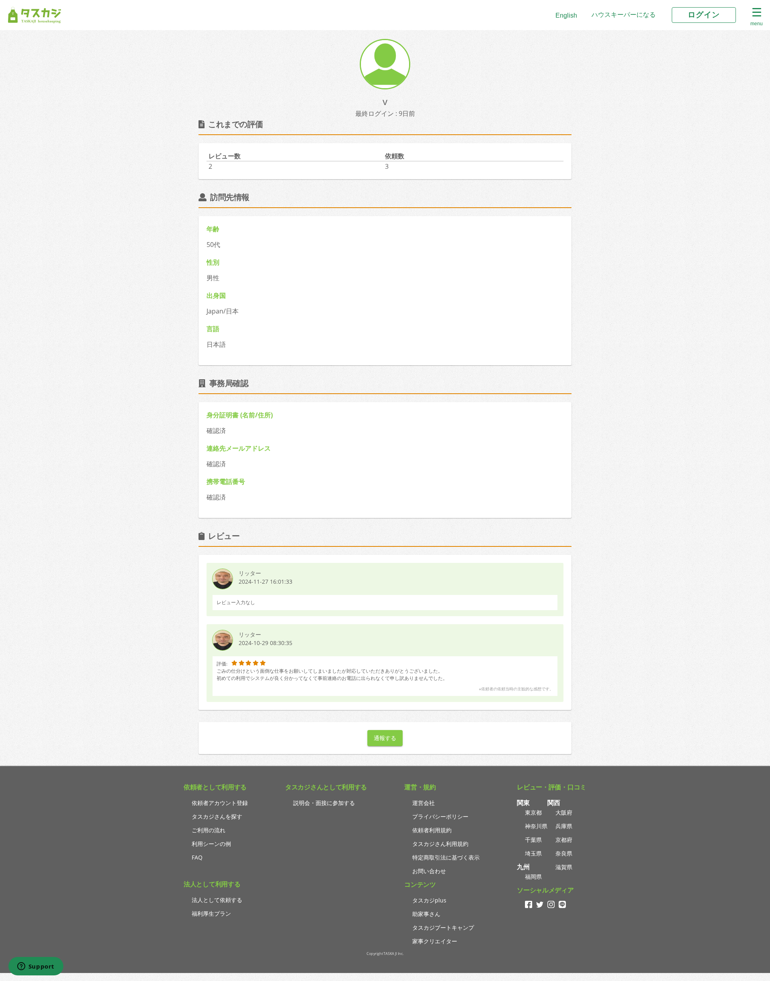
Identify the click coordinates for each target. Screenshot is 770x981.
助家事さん (426, 914)
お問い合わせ (429, 871)
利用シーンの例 (211, 844)
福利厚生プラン (211, 913)
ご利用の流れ (208, 830)
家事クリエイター (434, 941)
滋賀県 (563, 867)
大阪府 (563, 812)
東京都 (533, 812)
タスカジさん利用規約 (440, 844)
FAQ (197, 857)
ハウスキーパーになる (624, 14)
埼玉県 (533, 853)
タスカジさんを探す (217, 816)
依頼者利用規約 (432, 830)
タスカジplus (429, 900)
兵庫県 (563, 826)
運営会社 (423, 803)
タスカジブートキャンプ (443, 927)
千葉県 (533, 839)
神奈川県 (536, 826)
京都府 (563, 839)
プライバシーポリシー (440, 816)
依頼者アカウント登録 (220, 803)
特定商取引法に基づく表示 (446, 857)
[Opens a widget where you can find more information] (35, 967)
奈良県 (563, 853)
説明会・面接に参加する (324, 803)
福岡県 (533, 876)
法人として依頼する (217, 900)
